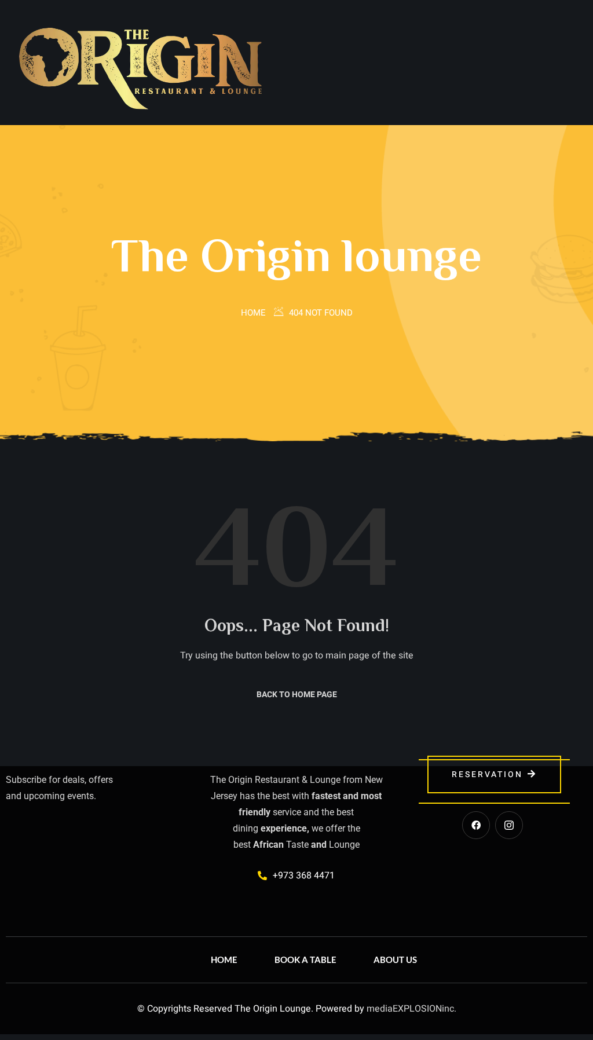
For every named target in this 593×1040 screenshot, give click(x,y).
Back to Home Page (297, 695)
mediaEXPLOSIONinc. (411, 1009)
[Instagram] (509, 825)
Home (253, 312)
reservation (487, 774)
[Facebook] (476, 825)
